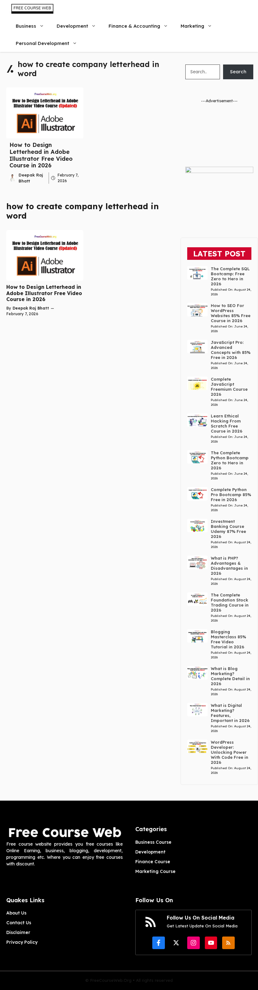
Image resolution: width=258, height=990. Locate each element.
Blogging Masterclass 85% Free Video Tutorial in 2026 (228, 639)
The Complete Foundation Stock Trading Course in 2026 (230, 602)
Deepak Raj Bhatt (31, 308)
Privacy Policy (21, 942)
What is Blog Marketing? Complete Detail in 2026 (230, 676)
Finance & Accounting (134, 26)
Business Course (153, 842)
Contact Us (18, 923)
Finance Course (152, 861)
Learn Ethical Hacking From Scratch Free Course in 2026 (226, 423)
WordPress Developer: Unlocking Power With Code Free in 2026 (229, 752)
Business (26, 26)
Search (238, 72)
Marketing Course (155, 871)
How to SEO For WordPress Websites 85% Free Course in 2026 (230, 313)
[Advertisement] (219, 135)
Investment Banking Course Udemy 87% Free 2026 (228, 529)
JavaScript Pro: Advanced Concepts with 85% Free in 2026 (230, 350)
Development (72, 26)
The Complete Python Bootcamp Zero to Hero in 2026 (230, 460)
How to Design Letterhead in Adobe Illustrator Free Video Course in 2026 (41, 155)
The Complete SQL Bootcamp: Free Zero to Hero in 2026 (230, 276)
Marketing (192, 26)
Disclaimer (18, 932)
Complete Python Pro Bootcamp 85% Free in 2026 (231, 494)
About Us (16, 913)
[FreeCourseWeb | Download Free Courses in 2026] (31, 8)
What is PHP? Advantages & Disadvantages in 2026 (229, 566)
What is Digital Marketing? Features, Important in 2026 (230, 713)
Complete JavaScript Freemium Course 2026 (229, 387)
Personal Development (42, 43)
